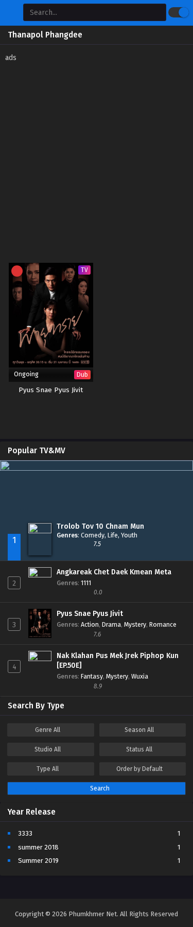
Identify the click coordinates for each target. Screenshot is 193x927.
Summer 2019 (38, 860)
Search (99, 788)
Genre (47, 729)
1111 (86, 583)
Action (90, 624)
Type (48, 768)
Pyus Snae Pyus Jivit (90, 613)
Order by (139, 768)
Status (139, 749)
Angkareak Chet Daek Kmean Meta (114, 572)
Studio (47, 749)
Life (113, 535)
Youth (129, 535)
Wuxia (139, 676)
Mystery (135, 624)
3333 (25, 833)
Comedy (92, 535)
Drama (111, 624)
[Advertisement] (96, 159)
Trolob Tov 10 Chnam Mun (100, 526)
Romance (163, 624)
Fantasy (92, 676)
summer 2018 (38, 847)
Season (139, 729)
